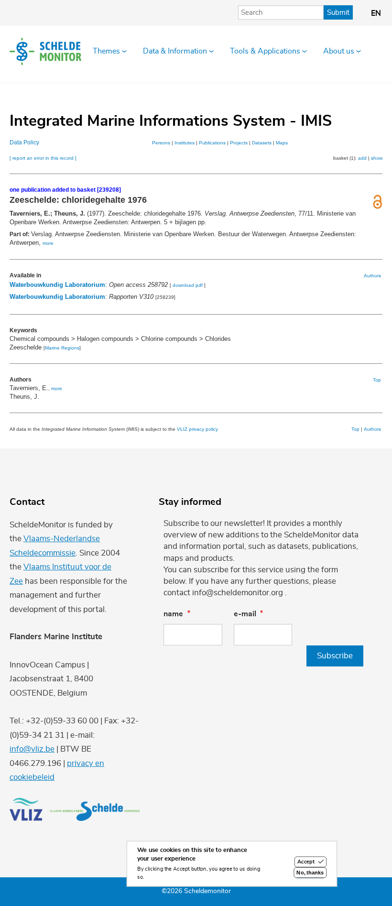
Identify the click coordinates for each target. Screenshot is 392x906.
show (376, 158)
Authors (372, 275)
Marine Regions (62, 347)
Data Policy (24, 142)
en (376, 13)
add (362, 158)
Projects (239, 142)
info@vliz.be (32, 749)
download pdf (188, 285)
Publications (212, 142)
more (48, 243)
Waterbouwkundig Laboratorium (57, 284)
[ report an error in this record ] (43, 158)
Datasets (262, 142)
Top (377, 379)
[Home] (45, 51)
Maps (282, 142)
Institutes (184, 142)
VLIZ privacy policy (197, 429)
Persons (161, 142)
